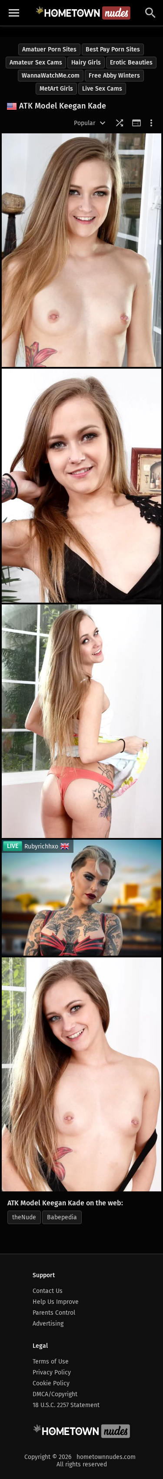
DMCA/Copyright (55, 1394)
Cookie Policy (51, 1383)
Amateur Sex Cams (36, 62)
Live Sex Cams (102, 88)
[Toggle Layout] (136, 123)
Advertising (48, 1323)
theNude (24, 1217)
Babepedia (62, 1217)
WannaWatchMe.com (51, 75)
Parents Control (54, 1312)
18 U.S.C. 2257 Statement (66, 1405)
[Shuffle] (119, 123)
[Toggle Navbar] (14, 13)
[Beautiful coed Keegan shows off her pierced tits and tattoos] (81, 1074)
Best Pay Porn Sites (113, 49)
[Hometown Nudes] (83, 13)
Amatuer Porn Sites (49, 49)
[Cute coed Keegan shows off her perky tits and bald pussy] (81, 721)
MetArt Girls (56, 88)
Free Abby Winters (114, 75)
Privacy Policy (52, 1372)
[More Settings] (151, 123)
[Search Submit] (150, 13)
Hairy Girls (86, 62)
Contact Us (48, 1291)
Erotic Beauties (131, 62)
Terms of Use (51, 1361)
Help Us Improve (56, 1302)
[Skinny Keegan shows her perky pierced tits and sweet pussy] (81, 485)
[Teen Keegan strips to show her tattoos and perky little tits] (81, 250)
